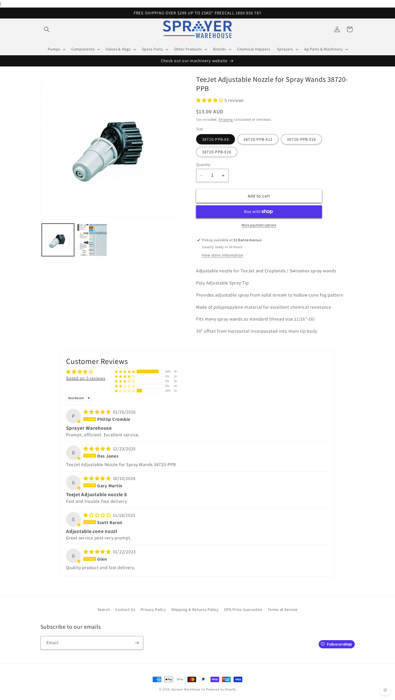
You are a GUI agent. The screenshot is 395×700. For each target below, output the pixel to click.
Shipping (226, 119)
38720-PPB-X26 (216, 151)
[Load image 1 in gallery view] (58, 240)
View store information (222, 255)
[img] (97, 412)
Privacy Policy (153, 609)
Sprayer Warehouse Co (188, 689)
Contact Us (125, 609)
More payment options (259, 225)
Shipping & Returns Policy (195, 609)
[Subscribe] (137, 642)
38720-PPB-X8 (215, 139)
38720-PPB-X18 (301, 139)
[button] (46, 29)
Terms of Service (283, 609)
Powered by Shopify (221, 689)
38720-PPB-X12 (257, 139)
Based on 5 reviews (85, 378)
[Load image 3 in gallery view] (93, 240)
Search (103, 609)
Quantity (203, 164)
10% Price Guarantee (243, 609)
